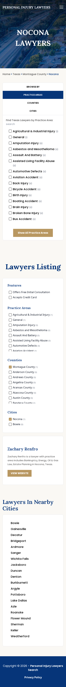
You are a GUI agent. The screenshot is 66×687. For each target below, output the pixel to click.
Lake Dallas (19, 600)
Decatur (16, 535)
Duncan (16, 571)
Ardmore (17, 547)
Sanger (16, 553)
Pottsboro (18, 594)
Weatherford (20, 636)
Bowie (15, 523)
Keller (14, 630)
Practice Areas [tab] (33, 94)
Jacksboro (18, 565)
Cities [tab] (33, 111)
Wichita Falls (20, 559)
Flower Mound (21, 618)
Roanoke (17, 612)
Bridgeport (18, 541)
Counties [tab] (33, 103)
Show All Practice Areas (33, 232)
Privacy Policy (33, 677)
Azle (14, 606)
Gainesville (18, 529)
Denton (16, 577)
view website (19, 473)
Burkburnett (19, 583)
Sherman (17, 624)
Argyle (15, 589)
